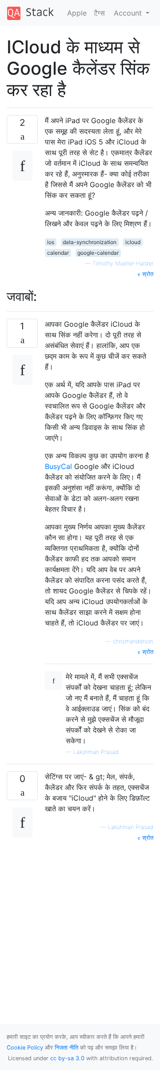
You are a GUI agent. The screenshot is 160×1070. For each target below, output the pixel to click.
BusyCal (59, 466)
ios (50, 242)
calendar (58, 252)
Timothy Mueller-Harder (122, 263)
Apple (77, 12)
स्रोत (146, 274)
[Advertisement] (80, 922)
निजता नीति (66, 1047)
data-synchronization (89, 242)
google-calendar (98, 252)
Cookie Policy (25, 1047)
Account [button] (129, 12)
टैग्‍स (99, 12)
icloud (132, 242)
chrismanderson (133, 641)
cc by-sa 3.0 (67, 1058)
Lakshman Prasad (96, 752)
